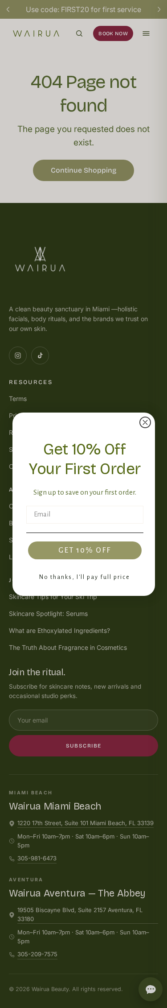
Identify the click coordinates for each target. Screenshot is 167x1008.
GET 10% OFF (84, 550)
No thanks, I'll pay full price (84, 577)
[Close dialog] (145, 422)
